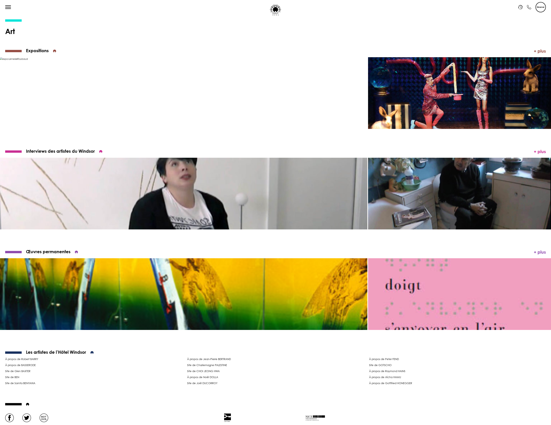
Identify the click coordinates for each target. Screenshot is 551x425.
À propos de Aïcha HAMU (385, 377)
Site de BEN (12, 377)
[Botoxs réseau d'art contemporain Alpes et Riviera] (44, 418)
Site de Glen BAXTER (17, 371)
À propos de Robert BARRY (21, 359)
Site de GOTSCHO (380, 365)
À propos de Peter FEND (384, 359)
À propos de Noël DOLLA (202, 377)
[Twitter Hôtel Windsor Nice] (26, 418)
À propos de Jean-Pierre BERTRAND (209, 359)
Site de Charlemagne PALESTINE (207, 365)
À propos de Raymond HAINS (387, 371)
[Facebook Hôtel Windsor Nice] (9, 418)
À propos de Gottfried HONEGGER (390, 383)
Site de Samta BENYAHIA (20, 383)
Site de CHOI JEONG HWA (203, 371)
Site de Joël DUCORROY (202, 383)
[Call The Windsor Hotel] (529, 7)
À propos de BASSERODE (20, 365)
